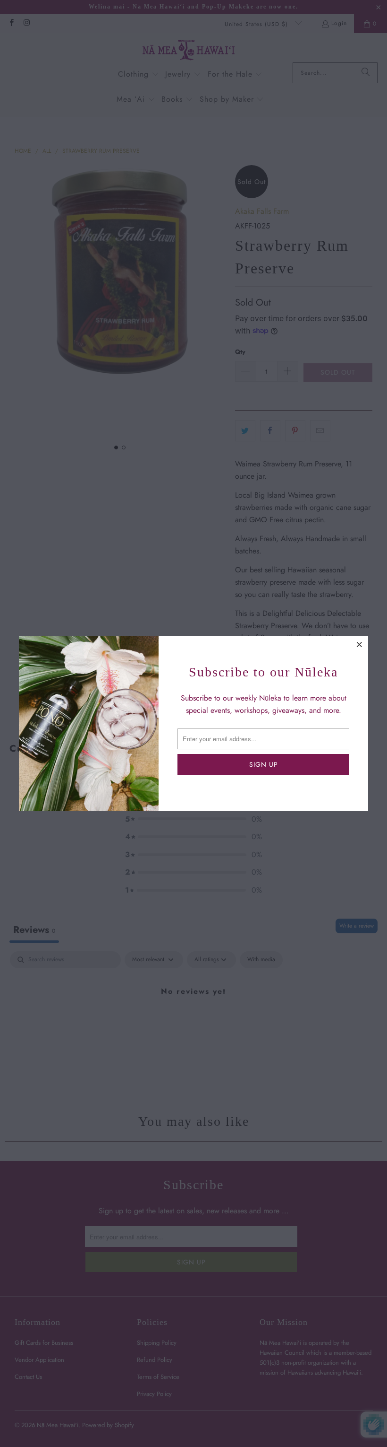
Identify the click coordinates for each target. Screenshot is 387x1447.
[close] (359, 644)
